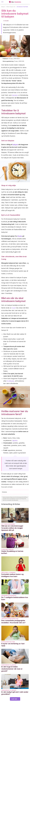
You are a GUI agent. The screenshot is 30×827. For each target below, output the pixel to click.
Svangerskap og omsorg (8, 665)
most (13, 308)
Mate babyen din (11, 6)
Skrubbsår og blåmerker (8, 595)
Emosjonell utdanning (8, 572)
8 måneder (10, 381)
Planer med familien (7, 549)
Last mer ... (15, 699)
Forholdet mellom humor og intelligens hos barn (12, 575)
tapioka (14, 440)
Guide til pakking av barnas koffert (12, 552)
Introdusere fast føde (22, 6)
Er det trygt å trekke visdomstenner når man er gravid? (11, 669)
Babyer (3, 6)
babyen (15, 144)
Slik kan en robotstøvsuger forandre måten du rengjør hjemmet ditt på (12, 528)
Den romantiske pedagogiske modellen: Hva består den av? (13, 622)
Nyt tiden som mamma (8, 524)
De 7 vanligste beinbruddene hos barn (14, 598)
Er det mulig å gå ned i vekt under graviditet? (14, 693)
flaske (20, 236)
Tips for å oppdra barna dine (9, 618)
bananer (15, 95)
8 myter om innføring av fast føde (12, 645)
